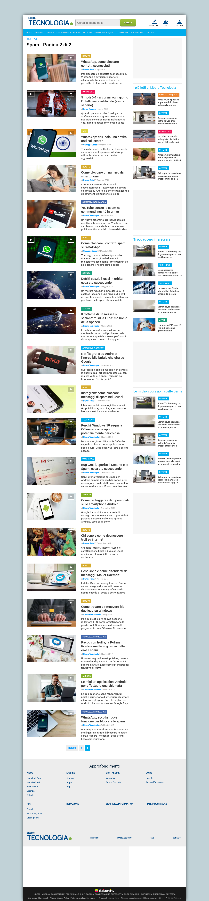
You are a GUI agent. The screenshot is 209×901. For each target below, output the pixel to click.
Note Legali (43, 898)
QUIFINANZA (146, 894)
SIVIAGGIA (134, 894)
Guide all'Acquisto (154, 782)
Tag (152, 838)
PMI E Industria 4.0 (156, 804)
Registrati (154, 26)
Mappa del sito (124, 838)
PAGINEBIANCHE (102, 894)
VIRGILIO (46, 894)
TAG (35, 39)
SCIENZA (86, 273)
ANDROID (39, 32)
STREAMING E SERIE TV (68, 32)
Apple (69, 782)
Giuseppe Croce (90, 145)
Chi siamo (32, 898)
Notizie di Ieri (33, 782)
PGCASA (90, 894)
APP (84, 131)
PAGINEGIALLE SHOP (75, 894)
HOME (29, 39)
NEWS (28, 32)
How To (149, 778)
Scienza (31, 790)
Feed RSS (94, 838)
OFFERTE (124, 32)
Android (70, 778)
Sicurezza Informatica (119, 804)
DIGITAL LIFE (88, 92)
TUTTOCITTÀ (117, 894)
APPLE (50, 32)
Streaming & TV (34, 813)
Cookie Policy (63, 898)
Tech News (32, 786)
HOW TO (87, 32)
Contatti (177, 838)
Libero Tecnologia (91, 215)
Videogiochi (33, 817)
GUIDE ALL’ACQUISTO (168, 95)
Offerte (30, 795)
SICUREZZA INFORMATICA (94, 202)
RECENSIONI (137, 32)
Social (30, 809)
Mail (166, 26)
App (68, 786)
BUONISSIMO (159, 894)
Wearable (110, 778)
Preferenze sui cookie (80, 898)
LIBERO (37, 894)
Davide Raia (88, 69)
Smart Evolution (114, 782)
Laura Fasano (89, 109)
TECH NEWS (88, 420)
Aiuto (92, 898)
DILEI (126, 894)
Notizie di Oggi (34, 778)
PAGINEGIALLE (57, 894)
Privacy (53, 898)
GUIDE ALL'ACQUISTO (105, 32)
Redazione (72, 804)
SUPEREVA (171, 894)
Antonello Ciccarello (92, 614)
